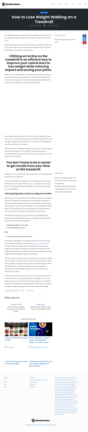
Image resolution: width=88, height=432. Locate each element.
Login (79, 4)
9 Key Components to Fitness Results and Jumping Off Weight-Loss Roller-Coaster (39, 340)
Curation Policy (33, 382)
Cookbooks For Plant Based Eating (38, 380)
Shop (60, 4)
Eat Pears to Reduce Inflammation (65, 186)
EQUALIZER (32, 387)
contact (45, 278)
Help (73, 4)
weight (22, 290)
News (66, 4)
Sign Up (53, 4)
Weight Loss (44, 12)
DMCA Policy (33, 384)
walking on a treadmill (12, 290)
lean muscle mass (39, 243)
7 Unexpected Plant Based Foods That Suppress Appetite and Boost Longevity (40, 363)
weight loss (30, 290)
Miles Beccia (12, 297)
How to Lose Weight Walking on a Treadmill (44, 19)
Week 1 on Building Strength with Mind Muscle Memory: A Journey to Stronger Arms (66, 180)
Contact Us (32, 377)
